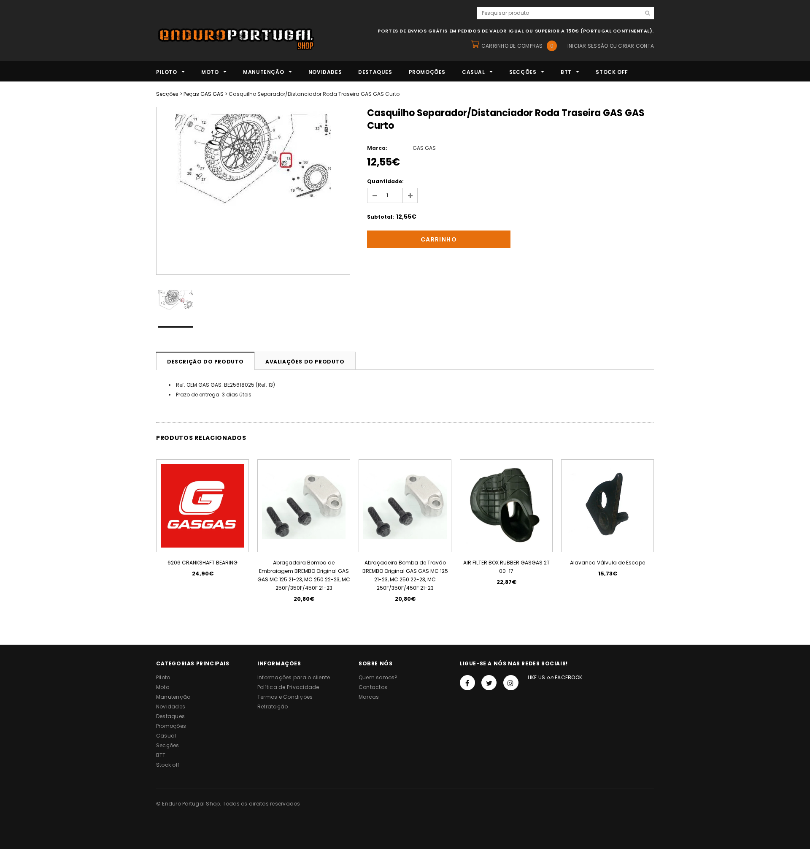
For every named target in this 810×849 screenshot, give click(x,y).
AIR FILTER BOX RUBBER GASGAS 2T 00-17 (506, 567)
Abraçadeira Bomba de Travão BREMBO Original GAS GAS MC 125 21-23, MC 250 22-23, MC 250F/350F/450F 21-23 (405, 575)
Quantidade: (385, 181)
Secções (167, 94)
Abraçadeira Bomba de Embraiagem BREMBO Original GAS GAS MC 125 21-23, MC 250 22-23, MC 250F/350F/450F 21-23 (303, 575)
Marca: (377, 148)
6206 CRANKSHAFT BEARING (202, 562)
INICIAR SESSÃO (587, 45)
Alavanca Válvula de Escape (607, 562)
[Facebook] (467, 682)
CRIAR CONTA (636, 45)
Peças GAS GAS (204, 94)
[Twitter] (489, 682)
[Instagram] (510, 682)
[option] (253, 190)
